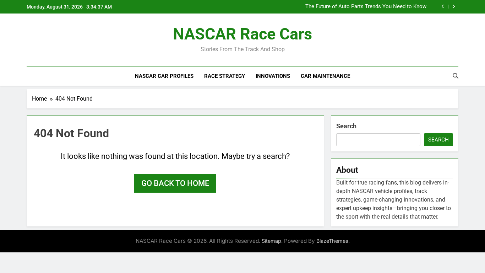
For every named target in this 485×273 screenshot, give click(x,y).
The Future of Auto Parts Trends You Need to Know (365, 7)
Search (346, 126)
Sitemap (271, 241)
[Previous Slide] (443, 7)
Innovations (273, 76)
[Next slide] (453, 7)
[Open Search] (455, 76)
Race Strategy (224, 76)
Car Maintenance (325, 76)
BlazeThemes (332, 241)
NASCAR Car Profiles (164, 76)
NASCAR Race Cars (242, 34)
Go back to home (175, 183)
